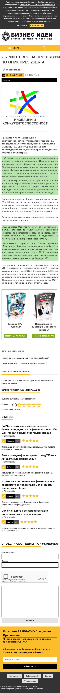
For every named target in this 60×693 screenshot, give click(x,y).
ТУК (17, 21)
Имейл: (5, 561)
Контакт (48, 676)
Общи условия (30, 681)
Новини (6, 80)
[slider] (29, 405)
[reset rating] (14, 405)
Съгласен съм (36, 25)
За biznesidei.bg (33, 676)
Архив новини (15, 676)
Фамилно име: (8, 553)
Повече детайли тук (15, 336)
